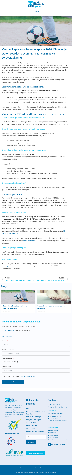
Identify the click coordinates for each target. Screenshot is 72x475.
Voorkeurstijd (7, 359)
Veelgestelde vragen (33, 420)
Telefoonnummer (8, 350)
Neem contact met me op (13, 382)
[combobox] (4, 353)
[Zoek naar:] (36, 437)
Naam (4, 341)
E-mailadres (6, 367)
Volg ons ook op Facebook (58, 444)
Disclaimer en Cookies (31, 468)
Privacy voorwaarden (27, 376)
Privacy (21, 468)
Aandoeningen (31, 428)
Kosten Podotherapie (34, 417)
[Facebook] (49, 444)
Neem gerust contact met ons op (14, 266)
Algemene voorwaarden (46, 468)
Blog (27, 409)
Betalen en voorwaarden (35, 431)
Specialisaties (31, 422)
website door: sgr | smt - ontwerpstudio (45, 472)
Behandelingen (31, 425)
